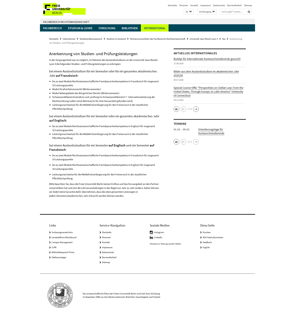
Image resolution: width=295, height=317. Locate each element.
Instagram (159, 232)
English (206, 247)
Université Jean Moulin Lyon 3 (204, 38)
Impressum (205, 5)
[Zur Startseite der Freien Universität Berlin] (65, 9)
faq (223, 38)
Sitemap (248, 5)
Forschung (107, 28)
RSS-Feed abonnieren (213, 237)
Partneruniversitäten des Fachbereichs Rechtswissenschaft (157, 38)
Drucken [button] (206, 232)
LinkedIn (158, 237)
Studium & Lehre (80, 28)
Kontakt (194, 5)
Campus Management (62, 242)
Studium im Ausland (116, 38)
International (154, 28)
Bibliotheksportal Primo (63, 252)
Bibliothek (130, 28)
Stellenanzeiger (59, 257)
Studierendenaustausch (91, 38)
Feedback (207, 242)
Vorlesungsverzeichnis (62, 232)
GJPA (54, 247)
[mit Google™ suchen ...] (249, 11)
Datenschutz (219, 5)
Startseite (172, 5)
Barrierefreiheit (234, 5)
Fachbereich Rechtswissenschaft (66, 22)
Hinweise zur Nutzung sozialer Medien (165, 243)
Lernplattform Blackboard (64, 237)
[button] (189, 12)
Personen (183, 5)
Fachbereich (52, 28)
